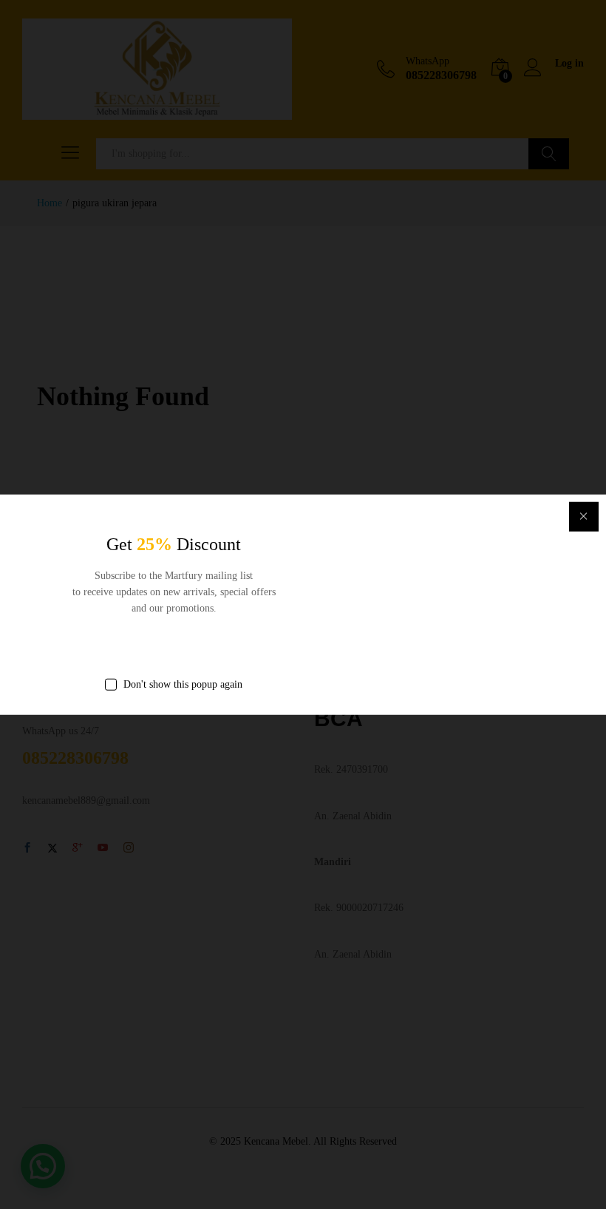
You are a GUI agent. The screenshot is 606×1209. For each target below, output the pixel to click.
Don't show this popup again (182, 683)
